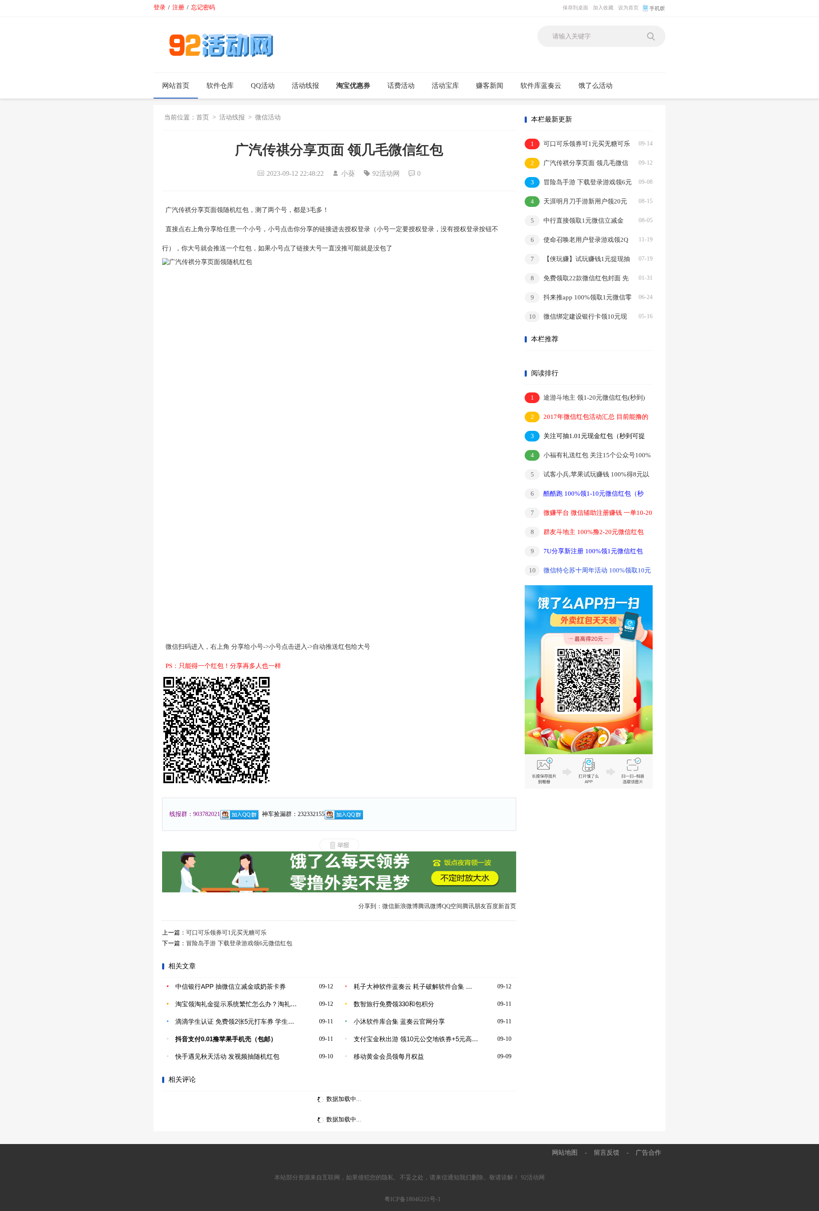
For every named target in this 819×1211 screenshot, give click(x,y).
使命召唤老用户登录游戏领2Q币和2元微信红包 (576, 241)
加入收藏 (603, 8)
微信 (388, 906)
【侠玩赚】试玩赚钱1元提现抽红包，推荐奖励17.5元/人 (577, 260)
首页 (202, 117)
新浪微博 (406, 906)
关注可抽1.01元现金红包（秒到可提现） (585, 437)
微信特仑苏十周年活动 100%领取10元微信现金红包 (588, 572)
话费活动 (401, 85)
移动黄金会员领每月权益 (389, 1056)
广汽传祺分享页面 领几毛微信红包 (576, 164)
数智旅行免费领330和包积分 (394, 1004)
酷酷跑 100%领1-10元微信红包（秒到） (584, 495)
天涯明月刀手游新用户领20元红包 (576, 203)
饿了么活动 (595, 85)
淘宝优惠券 (353, 85)
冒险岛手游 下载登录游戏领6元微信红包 (239, 943)
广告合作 (648, 1152)
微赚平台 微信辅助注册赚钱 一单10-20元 (588, 514)
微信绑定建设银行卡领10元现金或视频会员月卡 (576, 318)
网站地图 (565, 1152)
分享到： (370, 906)
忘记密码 (203, 7)
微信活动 (268, 117)
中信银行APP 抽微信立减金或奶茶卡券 (230, 986)
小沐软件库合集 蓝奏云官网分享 (399, 1021)
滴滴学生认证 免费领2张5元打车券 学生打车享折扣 (237, 1021)
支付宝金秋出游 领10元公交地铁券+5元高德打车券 (416, 1039)
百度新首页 (501, 906)
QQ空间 (452, 906)
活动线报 (305, 85)
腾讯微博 (430, 906)
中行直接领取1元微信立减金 (577, 220)
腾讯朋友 (474, 906)
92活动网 (533, 1177)
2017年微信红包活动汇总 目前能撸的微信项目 (586, 418)
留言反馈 (606, 1152)
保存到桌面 (575, 8)
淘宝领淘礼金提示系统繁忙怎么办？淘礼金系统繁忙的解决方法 (237, 1004)
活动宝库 (445, 85)
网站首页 (175, 85)
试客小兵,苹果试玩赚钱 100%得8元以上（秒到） (587, 476)
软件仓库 (220, 85)
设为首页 (628, 8)
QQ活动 (263, 85)
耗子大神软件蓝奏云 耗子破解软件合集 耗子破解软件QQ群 (416, 986)
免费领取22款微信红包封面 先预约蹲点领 (577, 280)
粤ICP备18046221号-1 (412, 1199)
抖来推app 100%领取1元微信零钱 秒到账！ (578, 299)
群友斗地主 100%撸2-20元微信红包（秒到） (584, 533)
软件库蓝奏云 (540, 85)
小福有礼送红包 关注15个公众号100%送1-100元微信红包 (588, 457)
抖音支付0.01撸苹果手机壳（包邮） (226, 1039)
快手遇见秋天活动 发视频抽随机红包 (227, 1056)
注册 (178, 7)
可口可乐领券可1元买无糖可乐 (226, 932)
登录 (160, 7)
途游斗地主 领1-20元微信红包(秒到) (588, 397)
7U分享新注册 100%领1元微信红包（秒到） (584, 553)
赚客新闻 (489, 85)
